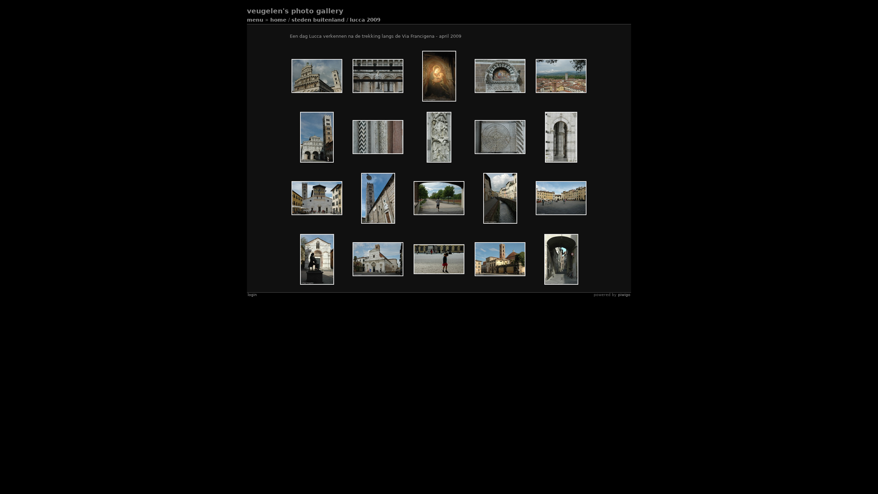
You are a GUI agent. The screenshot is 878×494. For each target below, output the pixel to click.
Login (252, 295)
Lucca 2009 (365, 20)
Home (278, 20)
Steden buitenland (318, 20)
